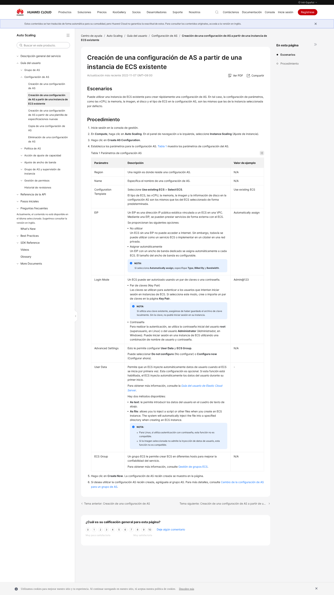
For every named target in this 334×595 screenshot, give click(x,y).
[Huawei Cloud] (34, 12)
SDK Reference (30, 242)
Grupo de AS (32, 70)
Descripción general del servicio (40, 56)
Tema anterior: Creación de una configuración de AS (117, 503)
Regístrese (307, 12)
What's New (28, 228)
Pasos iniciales (29, 201)
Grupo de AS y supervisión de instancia (42, 171)
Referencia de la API (33, 194)
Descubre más (186, 588)
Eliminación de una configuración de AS (48, 139)
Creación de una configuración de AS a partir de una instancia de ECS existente (48, 99)
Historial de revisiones (37, 187)
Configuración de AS (36, 76)
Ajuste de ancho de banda (40, 162)
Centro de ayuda (91, 35)
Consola (270, 12)
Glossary (25, 256)
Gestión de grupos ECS (193, 466)
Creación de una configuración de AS (46, 86)
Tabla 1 (162, 146)
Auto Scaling (115, 35)
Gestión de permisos (36, 180)
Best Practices (29, 235)
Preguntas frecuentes (34, 208)
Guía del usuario (30, 63)
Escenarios (287, 54)
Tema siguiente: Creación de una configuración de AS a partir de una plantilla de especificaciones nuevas (225, 503)
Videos (24, 249)
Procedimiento (289, 63)
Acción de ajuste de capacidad (42, 155)
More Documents (31, 263)
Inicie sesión (285, 12)
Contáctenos (231, 12)
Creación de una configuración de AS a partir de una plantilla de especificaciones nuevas (47, 115)
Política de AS (32, 148)
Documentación (252, 12)
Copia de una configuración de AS (46, 128)
